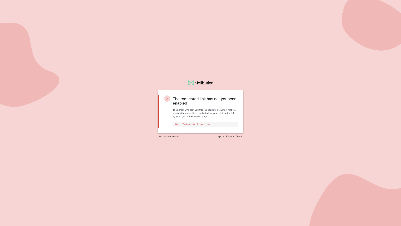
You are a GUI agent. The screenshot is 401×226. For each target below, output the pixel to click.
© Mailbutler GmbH (169, 136)
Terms (239, 136)
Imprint (220, 136)
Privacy (230, 136)
